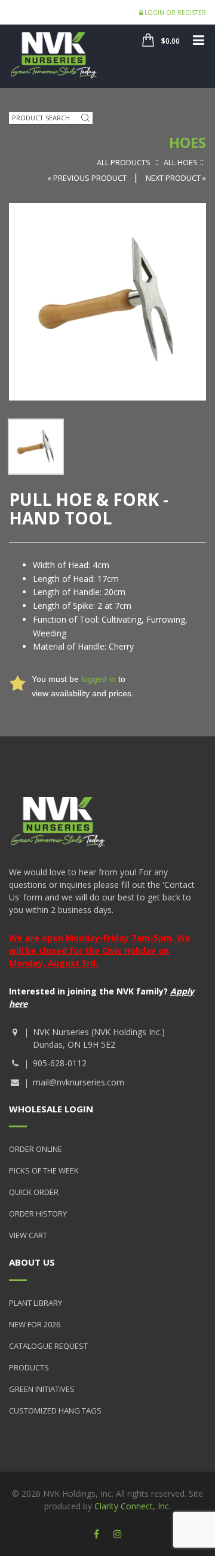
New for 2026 (34, 1324)
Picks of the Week (44, 1170)
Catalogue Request (48, 1345)
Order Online (35, 1149)
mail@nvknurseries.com (78, 1082)
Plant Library (35, 1302)
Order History (38, 1213)
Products (29, 1367)
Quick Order (34, 1192)
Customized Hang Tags (55, 1410)
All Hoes (181, 162)
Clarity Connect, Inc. (132, 1506)
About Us (32, 1262)
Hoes (187, 142)
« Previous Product (87, 177)
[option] (36, 446)
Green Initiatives (42, 1389)
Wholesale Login (51, 1109)
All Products (123, 162)
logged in (98, 679)
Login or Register (174, 12)
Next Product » (176, 177)
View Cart (28, 1235)
